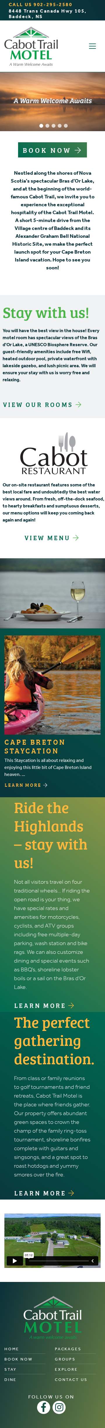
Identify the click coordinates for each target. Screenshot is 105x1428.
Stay (10, 1369)
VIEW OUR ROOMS (39, 404)
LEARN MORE (24, 784)
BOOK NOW (49, 150)
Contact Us (71, 1379)
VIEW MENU (48, 537)
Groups (65, 1359)
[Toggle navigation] (92, 46)
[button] (41, 126)
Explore (66, 1369)
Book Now (18, 1359)
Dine (10, 1379)
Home (11, 1348)
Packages (68, 1348)
